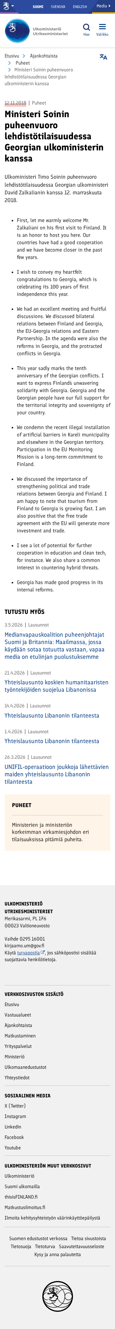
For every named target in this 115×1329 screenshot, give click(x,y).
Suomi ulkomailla (22, 1186)
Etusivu (12, 56)
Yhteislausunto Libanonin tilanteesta (52, 715)
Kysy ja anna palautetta (57, 1254)
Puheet (22, 63)
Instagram (15, 1116)
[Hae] (86, 27)
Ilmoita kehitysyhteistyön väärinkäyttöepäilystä (52, 1218)
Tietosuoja (21, 1246)
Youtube (13, 1148)
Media (102, 6)
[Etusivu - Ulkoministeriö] (38, 31)
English (80, 7)
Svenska (58, 7)
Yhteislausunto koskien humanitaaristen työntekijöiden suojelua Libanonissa (57, 685)
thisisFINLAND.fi (21, 1197)
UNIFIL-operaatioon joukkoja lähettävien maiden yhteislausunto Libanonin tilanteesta (57, 774)
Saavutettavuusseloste (81, 1246)
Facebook (14, 1137)
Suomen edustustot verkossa (38, 1238)
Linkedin (13, 1127)
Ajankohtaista (43, 56)
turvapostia (28, 953)
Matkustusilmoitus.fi (25, 1207)
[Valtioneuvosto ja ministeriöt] (9, 7)
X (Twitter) (15, 1106)
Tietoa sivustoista (88, 1238)
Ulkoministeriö (19, 1176)
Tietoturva (45, 1246)
